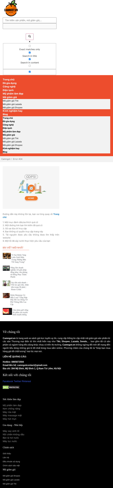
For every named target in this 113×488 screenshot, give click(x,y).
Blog (5, 114)
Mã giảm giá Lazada (12, 104)
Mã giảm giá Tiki (10, 100)
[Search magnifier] (29, 37)
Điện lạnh (7, 128)
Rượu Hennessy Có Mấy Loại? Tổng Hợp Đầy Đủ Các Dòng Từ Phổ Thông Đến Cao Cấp (19, 299)
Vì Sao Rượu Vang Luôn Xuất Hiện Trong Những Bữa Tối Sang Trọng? (18, 258)
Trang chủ (8, 118)
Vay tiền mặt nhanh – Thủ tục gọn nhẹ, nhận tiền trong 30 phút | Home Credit (20, 286)
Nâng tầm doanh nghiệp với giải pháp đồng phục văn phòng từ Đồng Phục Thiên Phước (18, 272)
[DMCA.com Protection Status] (11, 388)
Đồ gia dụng (9, 121)
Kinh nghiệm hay (12, 111)
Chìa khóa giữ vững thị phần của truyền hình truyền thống (20, 312)
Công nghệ (8, 124)
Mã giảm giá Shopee (12, 145)
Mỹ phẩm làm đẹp (11, 131)
